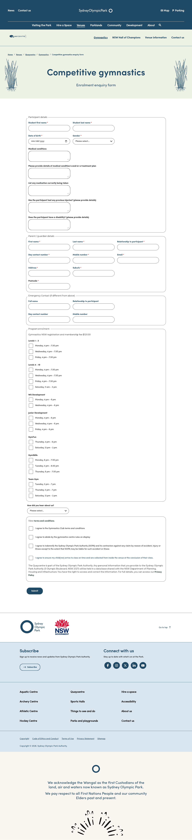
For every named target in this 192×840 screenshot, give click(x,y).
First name (33, 242)
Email (120, 255)
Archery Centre (29, 701)
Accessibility (128, 701)
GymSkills (32, 455)
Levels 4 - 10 (34, 365)
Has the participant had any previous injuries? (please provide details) (62, 200)
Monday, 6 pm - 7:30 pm (47, 460)
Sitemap (101, 739)
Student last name (81, 123)
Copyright (24, 739)
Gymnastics (101, 37)
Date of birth (34, 136)
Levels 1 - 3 (33, 341)
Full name (33, 301)
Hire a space (128, 692)
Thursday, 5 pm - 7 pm (46, 490)
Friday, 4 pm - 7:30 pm (46, 357)
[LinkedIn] (134, 665)
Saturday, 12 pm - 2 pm (46, 448)
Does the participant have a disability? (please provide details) (58, 217)
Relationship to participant (130, 242)
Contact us (24, 10)
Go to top (165, 628)
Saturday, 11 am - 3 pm (46, 387)
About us (126, 711)
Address (32, 268)
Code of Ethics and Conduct (45, 739)
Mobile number (80, 255)
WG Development (36, 395)
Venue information (156, 37)
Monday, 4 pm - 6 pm (45, 400)
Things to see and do (83, 711)
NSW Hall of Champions (126, 37)
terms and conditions (44, 521)
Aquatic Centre (29, 692)
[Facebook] (107, 665)
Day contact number (38, 255)
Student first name (37, 123)
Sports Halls (78, 701)
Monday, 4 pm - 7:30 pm (47, 346)
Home (10, 55)
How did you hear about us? (40, 506)
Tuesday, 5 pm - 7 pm (45, 484)
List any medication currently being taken (48, 183)
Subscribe (32, 667)
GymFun (32, 437)
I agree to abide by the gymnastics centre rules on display (62, 537)
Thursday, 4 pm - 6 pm (46, 442)
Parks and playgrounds (84, 721)
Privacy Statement (85, 739)
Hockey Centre (28, 721)
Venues (19, 55)
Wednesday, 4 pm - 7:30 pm (48, 352)
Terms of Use (68, 739)
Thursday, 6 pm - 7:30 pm (47, 472)
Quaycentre (30, 55)
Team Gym (33, 479)
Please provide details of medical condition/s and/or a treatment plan (62, 166)
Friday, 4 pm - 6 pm (44, 429)
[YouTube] (142, 665)
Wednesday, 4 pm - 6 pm (47, 405)
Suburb (76, 268)
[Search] (160, 25)
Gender (76, 136)
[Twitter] (125, 665)
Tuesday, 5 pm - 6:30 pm (47, 466)
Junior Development (37, 413)
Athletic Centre (29, 711)
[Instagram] (116, 665)
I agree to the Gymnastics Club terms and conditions (60, 528)
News (11, 10)
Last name (78, 242)
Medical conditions (37, 149)
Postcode (32, 281)
